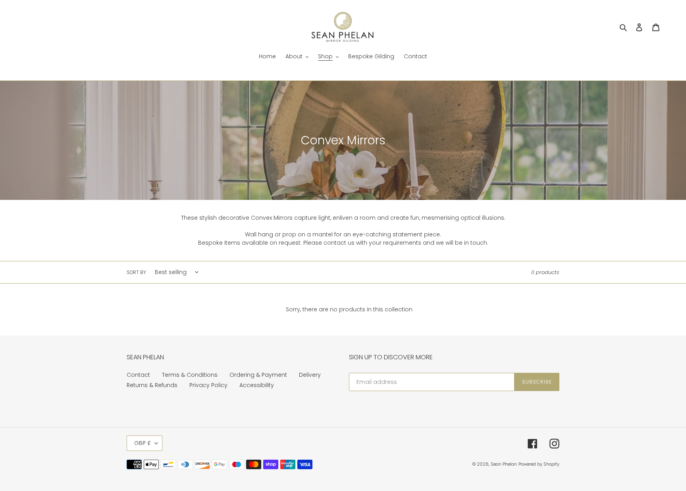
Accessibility (256, 385)
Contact (138, 375)
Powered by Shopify (538, 464)
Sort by (136, 272)
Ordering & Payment (258, 375)
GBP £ (142, 443)
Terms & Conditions (190, 375)
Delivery (310, 375)
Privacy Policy (208, 385)
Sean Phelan (504, 464)
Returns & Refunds (152, 385)
